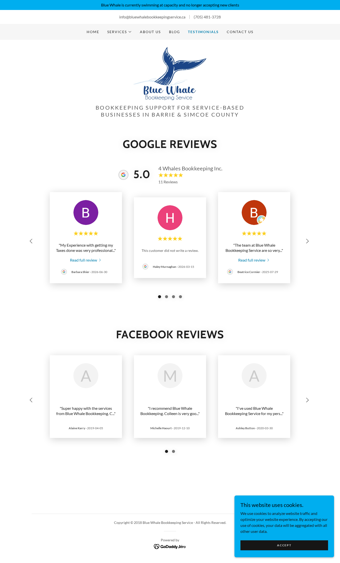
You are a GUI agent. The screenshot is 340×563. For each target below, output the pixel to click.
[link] (169, 73)
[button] (119, 32)
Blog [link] (174, 32)
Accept (284, 545)
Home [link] (93, 32)
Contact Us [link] (240, 32)
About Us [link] (150, 32)
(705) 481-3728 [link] (207, 16)
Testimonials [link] (203, 32)
